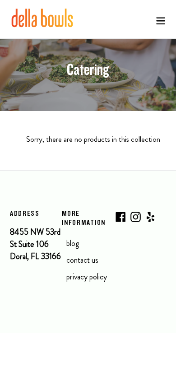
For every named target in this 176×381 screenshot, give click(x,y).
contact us (82, 260)
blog (72, 243)
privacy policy (86, 277)
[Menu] (161, 19)
